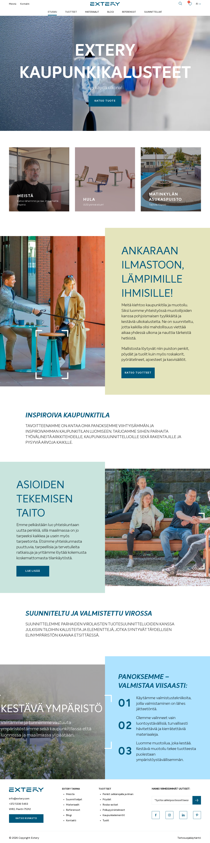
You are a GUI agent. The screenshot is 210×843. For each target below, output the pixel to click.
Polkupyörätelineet (114, 810)
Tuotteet (71, 12)
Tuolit (106, 820)
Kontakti (24, 4)
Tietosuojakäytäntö (189, 838)
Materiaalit (92, 12)
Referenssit (129, 12)
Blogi (110, 12)
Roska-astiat (110, 804)
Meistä (12, 4)
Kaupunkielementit (114, 815)
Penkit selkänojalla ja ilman (118, 794)
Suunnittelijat (153, 12)
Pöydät (107, 799)
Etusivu (52, 12)
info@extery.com (19, 798)
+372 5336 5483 (18, 804)
